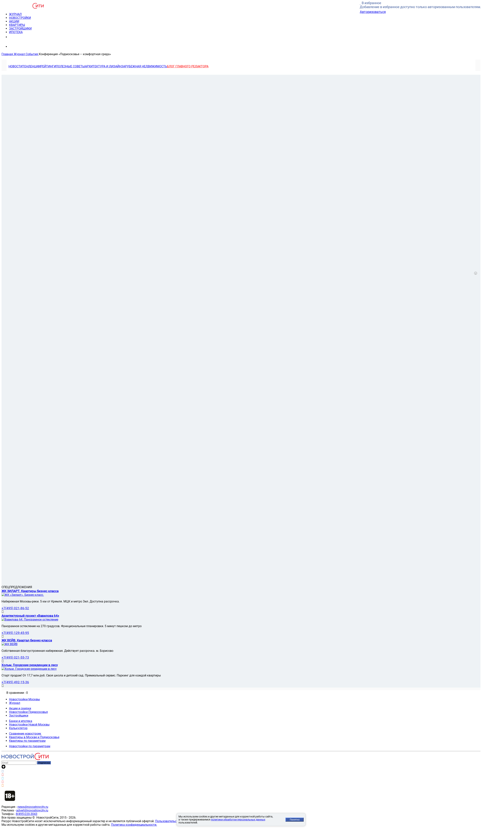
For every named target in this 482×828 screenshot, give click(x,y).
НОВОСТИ (15, 66)
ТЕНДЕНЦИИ (31, 66)
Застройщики (18, 715)
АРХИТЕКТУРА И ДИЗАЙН (103, 66)
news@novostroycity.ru (33, 807)
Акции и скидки (20, 708)
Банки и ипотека (20, 721)
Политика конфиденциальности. (134, 824)
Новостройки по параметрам (29, 746)
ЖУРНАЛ (15, 14)
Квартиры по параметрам (27, 741)
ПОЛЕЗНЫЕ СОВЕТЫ (70, 66)
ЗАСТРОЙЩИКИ (20, 28)
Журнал (14, 703)
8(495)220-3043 (26, 814)
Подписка (44, 762)
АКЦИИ (14, 21)
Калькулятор (18, 728)
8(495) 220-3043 (23, 37)
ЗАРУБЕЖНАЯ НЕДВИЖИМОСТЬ (144, 66)
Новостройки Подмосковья (28, 712)
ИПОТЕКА (16, 32)
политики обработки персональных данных (238, 819)
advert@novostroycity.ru (32, 810)
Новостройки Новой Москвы (29, 724)
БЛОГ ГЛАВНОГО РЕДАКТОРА (187, 66)
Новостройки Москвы (24, 699)
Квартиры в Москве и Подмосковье (34, 737)
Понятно (295, 819)
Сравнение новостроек (25, 733)
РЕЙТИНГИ (48, 66)
